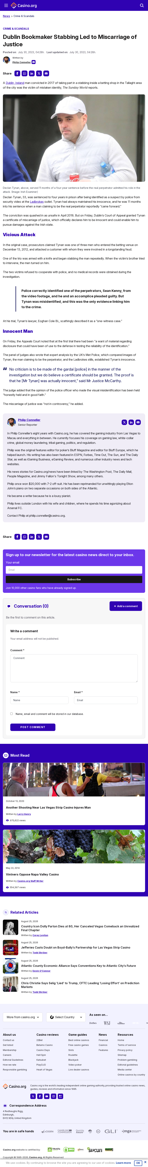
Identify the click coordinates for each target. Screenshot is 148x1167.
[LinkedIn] (131, 422)
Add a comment (126, 606)
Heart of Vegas (44, 1069)
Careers (7, 1055)
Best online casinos (78, 1040)
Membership (9, 1050)
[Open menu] (6, 5)
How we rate (9, 1064)
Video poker (75, 1064)
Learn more (123, 1162)
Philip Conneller (21, 62)
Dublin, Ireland (15, 83)
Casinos (103, 1045)
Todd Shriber (39, 952)
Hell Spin (41, 1055)
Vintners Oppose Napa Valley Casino (32, 874)
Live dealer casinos (78, 1069)
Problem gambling (127, 1059)
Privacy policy (125, 1050)
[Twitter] (124, 422)
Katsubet (41, 1059)
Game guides (77, 1034)
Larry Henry (24, 814)
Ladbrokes (37, 201)
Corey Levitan (40, 935)
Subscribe (74, 579)
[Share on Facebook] (17, 73)
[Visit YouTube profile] (46, 1096)
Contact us (8, 1040)
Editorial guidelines (128, 1064)
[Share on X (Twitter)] (39, 73)
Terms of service (127, 1045)
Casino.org (35, 1157)
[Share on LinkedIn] (32, 73)
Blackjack (73, 1059)
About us (9, 1034)
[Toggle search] (142, 5)
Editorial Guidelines (13, 1059)
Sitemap (122, 1055)
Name (15, 692)
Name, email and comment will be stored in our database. (50, 713)
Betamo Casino (44, 1045)
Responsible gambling (15, 1069)
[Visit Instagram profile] (53, 1096)
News (6, 16)
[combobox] (23, 1017)
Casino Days (43, 1050)
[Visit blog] (60, 1096)
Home (121, 1040)
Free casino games (78, 1045)
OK (138, 1163)
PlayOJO (41, 1064)
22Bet (39, 1040)
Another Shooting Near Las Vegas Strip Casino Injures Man (48, 807)
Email (78, 692)
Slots (71, 1050)
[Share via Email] (46, 73)
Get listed (8, 1045)
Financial (103, 1040)
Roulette (72, 1055)
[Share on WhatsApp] (24, 73)
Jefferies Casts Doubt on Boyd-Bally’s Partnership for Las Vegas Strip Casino (75, 947)
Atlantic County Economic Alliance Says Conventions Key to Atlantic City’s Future (78, 966)
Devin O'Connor (41, 971)
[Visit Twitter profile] (33, 1096)
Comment (17, 650)
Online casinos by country (131, 1074)
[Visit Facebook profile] (40, 1096)
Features (103, 1050)
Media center (125, 1069)
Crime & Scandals (24, 16)
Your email (12, 562)
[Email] (138, 422)
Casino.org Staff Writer (30, 881)
